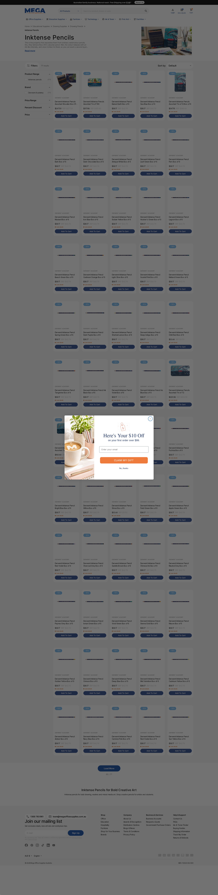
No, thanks (123, 468)
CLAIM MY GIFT (124, 460)
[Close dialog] (150, 418)
